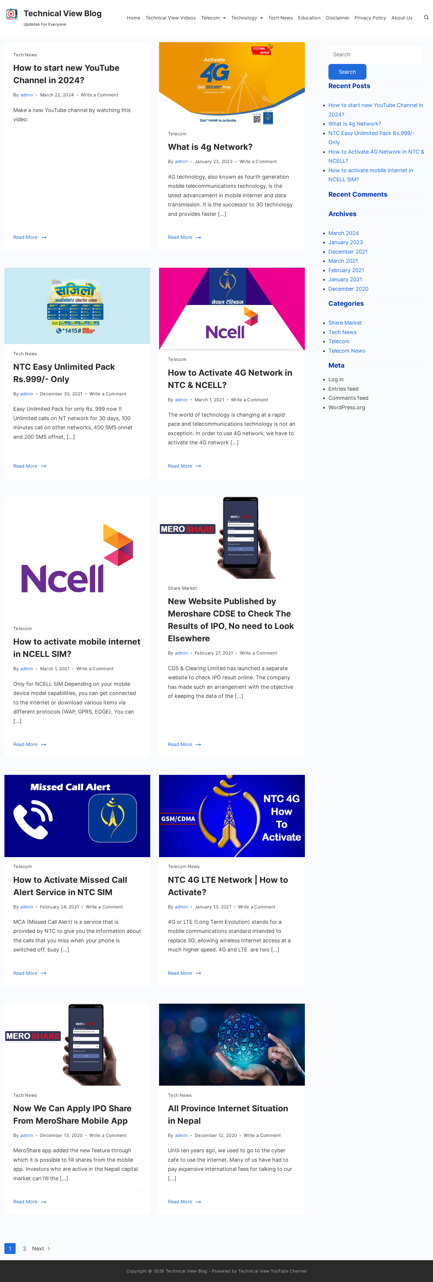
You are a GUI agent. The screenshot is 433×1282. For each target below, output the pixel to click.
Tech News (280, 18)
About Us (401, 18)
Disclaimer (337, 18)
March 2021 (343, 261)
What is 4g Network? (210, 147)
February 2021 (346, 270)
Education (309, 18)
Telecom (210, 18)
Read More (25, 237)
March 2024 (343, 233)
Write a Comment (99, 95)
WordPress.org (346, 407)
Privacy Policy (370, 18)
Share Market (182, 588)
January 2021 (345, 279)
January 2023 (345, 242)
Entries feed (343, 389)
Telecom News (184, 866)
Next (39, 1248)
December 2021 (348, 252)
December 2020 (348, 289)
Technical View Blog (63, 13)
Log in (336, 379)
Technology (244, 18)
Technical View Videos (171, 18)
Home (133, 18)
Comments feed (348, 398)
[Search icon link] (425, 17)
